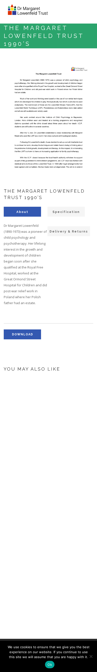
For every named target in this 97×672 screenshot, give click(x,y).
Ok (50, 665)
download (22, 334)
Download (44, 457)
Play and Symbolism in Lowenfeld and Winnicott (63, 416)
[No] (90, 656)
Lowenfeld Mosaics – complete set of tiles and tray (62, 481)
